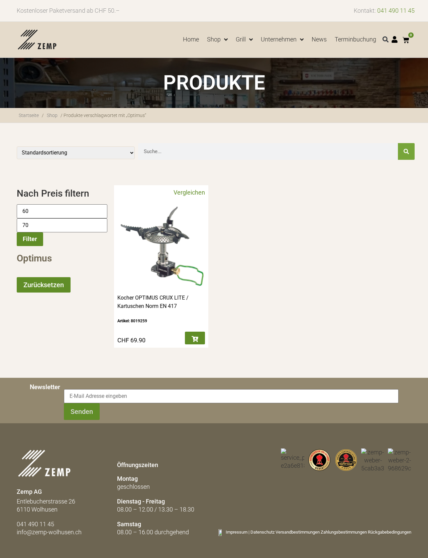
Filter (30, 238)
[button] (385, 39)
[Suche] (406, 151)
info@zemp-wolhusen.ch (49, 532)
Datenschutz (262, 532)
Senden (82, 412)
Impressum (236, 532)
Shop (52, 115)
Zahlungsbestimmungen (344, 532)
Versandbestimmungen (298, 532)
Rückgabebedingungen (389, 532)
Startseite (29, 115)
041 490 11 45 (396, 10)
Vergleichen (189, 192)
